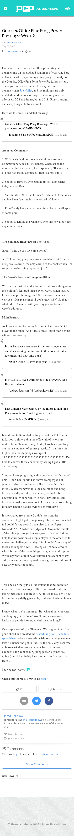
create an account (49, 754)
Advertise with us (54, 824)
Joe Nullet (26, 90)
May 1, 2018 (45, 419)
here (43, 678)
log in (16, 754)
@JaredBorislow (30, 346)
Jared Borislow (13, 42)
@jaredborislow (16, 734)
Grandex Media (21, 824)
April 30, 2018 (61, 134)
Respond (57, 689)
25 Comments (13, 51)
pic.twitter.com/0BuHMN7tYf (23, 128)
